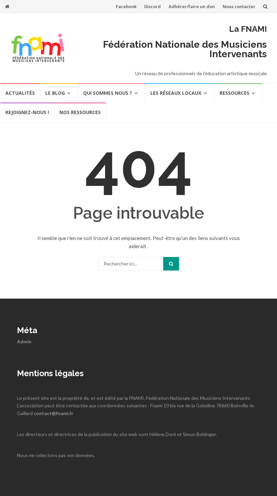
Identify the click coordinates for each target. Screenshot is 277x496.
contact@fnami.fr (53, 413)
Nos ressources (80, 112)
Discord (152, 6)
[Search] (171, 264)
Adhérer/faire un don (192, 6)
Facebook (126, 6)
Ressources (234, 93)
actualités (20, 93)
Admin (24, 341)
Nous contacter (239, 6)
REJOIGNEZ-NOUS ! (27, 112)
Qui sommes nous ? (107, 93)
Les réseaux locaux (175, 93)
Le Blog (55, 93)
